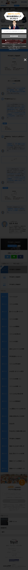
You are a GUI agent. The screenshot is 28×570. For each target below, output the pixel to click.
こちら (10, 49)
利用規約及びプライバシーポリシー (9, 43)
